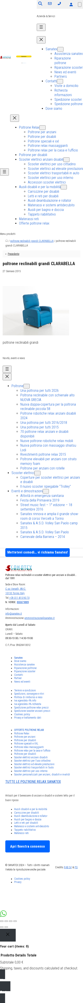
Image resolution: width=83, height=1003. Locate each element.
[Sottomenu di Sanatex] (60, 49)
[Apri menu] (41, 27)
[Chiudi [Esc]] (2, 921)
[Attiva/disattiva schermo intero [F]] (10, 921)
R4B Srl (68, 867)
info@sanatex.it (13, 613)
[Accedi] (71, 4)
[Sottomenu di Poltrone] (26, 386)
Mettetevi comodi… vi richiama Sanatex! (37, 552)
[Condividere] (6, 921)
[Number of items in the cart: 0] (79, 4)
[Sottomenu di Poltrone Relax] (42, 127)
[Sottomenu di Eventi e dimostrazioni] (46, 491)
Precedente (13, 253)
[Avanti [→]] (6, 927)
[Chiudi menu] (41, 39)
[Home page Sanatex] (6, 241)
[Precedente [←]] (2, 927)
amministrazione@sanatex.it (40, 618)
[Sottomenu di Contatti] (60, 81)
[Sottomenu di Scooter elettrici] (37, 473)
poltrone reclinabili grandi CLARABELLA (32, 241)
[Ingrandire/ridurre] (15, 921)
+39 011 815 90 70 (19, 597)
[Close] (8, 935)
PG (76, 867)
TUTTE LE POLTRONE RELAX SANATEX (33, 782)
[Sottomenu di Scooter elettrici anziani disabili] (66, 159)
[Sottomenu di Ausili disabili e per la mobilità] (64, 187)
